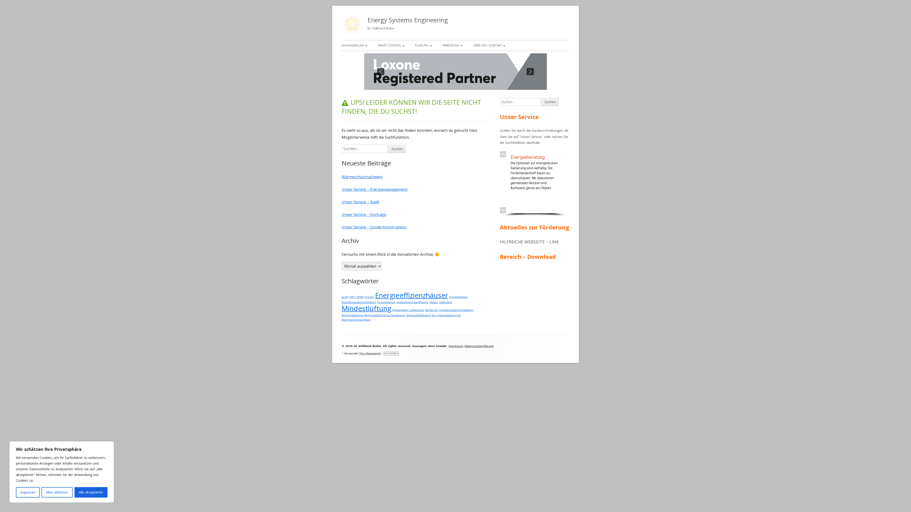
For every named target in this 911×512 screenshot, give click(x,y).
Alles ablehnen (57, 492)
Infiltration (445, 302)
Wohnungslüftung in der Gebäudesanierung (433, 315)
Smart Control (389, 45)
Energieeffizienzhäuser (411, 295)
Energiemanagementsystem (359, 302)
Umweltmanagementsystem (456, 310)
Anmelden (391, 353)
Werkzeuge (451, 45)
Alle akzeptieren (91, 492)
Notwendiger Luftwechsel (408, 310)
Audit (345, 297)
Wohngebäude (353, 45)
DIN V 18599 (356, 297)
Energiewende (386, 302)
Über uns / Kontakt (487, 45)
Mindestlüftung (366, 308)
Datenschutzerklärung (479, 346)
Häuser (433, 302)
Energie (369, 297)
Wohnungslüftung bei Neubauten (384, 315)
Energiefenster (458, 297)
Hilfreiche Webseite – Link (529, 242)
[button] (380, 71)
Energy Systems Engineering (407, 20)
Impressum (456, 346)
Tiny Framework (370, 353)
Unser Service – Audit (360, 202)
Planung (422, 45)
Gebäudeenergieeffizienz (412, 302)
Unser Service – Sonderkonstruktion (374, 227)
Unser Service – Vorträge (364, 214)
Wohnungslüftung (352, 315)
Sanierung (431, 310)
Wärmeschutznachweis (362, 176)
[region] (455, 71)
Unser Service (531, 136)
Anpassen (27, 492)
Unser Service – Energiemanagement (375, 189)
